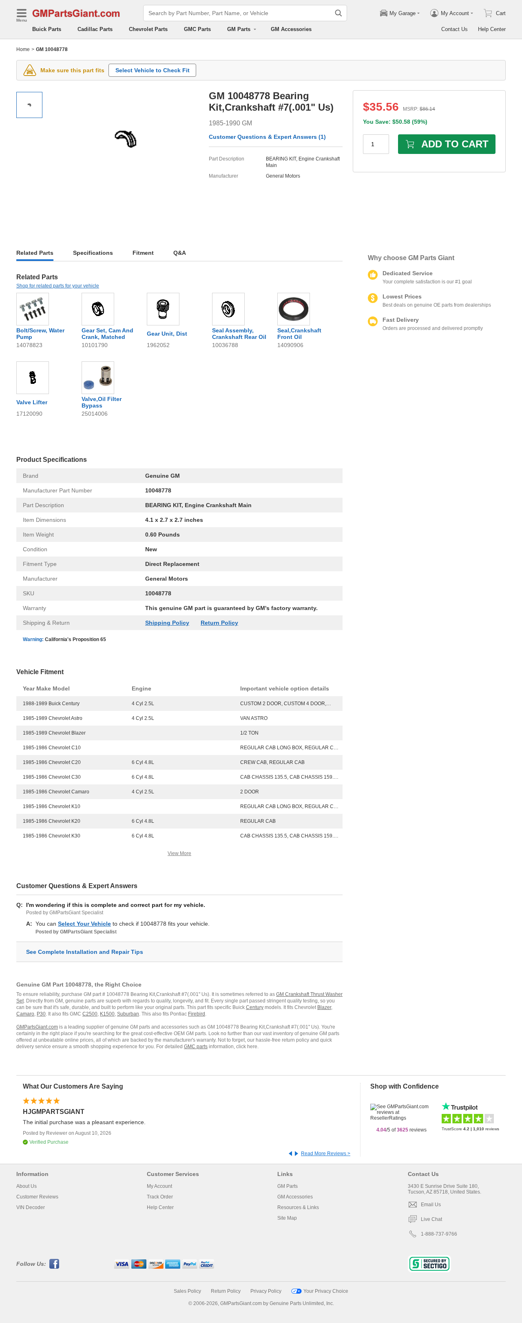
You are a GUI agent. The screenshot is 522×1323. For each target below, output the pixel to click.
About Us (26, 1186)
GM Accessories (291, 29)
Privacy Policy (265, 1291)
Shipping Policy (167, 622)
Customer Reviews (37, 1197)
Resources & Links (298, 1207)
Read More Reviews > (325, 1153)
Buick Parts (46, 29)
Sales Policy (187, 1291)
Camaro (25, 1014)
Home (23, 49)
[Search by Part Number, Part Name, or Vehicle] (338, 13)
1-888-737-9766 (439, 1234)
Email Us (431, 1204)
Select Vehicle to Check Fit (152, 70)
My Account (159, 1186)
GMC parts (196, 1046)
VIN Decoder (30, 1207)
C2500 (89, 1014)
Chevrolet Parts (148, 29)
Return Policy (219, 622)
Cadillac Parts (95, 29)
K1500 (107, 1014)
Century (254, 1007)
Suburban (128, 1014)
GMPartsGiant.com (37, 1027)
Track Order (160, 1197)
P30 (41, 1014)
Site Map (287, 1218)
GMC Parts (197, 29)
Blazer (324, 1007)
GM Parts (287, 1186)
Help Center (492, 29)
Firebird (196, 1014)
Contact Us (454, 29)
